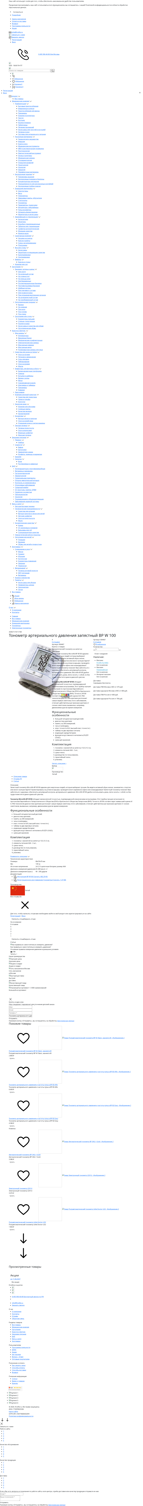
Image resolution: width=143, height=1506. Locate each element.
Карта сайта (13, 1411)
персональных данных (56, 1505)
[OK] (10, 68)
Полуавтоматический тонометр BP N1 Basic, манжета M (30, 1051)
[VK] (13, 1287)
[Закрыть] (140, 92)
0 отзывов (56, 642)
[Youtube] (13, 1292)
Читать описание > (59, 763)
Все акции (15, 1282)
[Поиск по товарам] (29, 70)
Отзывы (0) (18, 779)
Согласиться (18, 12)
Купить (12, 1058)
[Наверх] (2, 1420)
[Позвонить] (13, 76)
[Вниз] (7, 1420)
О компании (16, 610)
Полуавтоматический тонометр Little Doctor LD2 (27, 1222)
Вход (14, 42)
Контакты (15, 612)
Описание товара (20, 776)
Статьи (16, 781)
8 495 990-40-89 (28, 1297)
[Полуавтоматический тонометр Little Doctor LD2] (78, 1145)
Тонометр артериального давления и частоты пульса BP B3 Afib (33, 1085)
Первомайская (102, 670)
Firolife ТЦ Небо (102, 663)
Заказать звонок (18, 1305)
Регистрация (17, 40)
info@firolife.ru (17, 1303)
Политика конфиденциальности (21, 1416)
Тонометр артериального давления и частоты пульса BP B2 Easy (33, 1118)
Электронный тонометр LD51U (20, 1188)
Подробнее (16, 15)
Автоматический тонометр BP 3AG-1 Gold (24, 1155)
